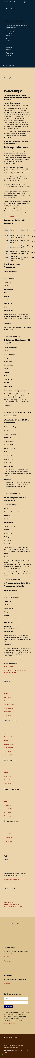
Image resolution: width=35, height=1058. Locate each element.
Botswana (6, 733)
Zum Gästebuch (9, 957)
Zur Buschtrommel (9, 1024)
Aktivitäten (7, 711)
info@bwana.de (26, 2)
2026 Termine (8, 902)
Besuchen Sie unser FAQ (11, 879)
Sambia (6, 772)
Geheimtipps (8, 715)
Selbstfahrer (7, 701)
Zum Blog (7, 983)
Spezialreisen (7, 833)
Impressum (7, 1045)
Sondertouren (8, 837)
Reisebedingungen (17, 1045)
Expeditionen (8, 841)
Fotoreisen (7, 845)
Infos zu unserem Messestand (13, 906)
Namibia (6, 693)
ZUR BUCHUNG (9, 216)
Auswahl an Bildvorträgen (12, 904)
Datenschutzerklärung (11, 1047)
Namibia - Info (8, 697)
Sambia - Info (8, 776)
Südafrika (6, 801)
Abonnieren (8, 1006)
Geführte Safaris (9, 704)
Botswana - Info (9, 737)
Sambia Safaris (8, 780)
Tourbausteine (8, 708)
